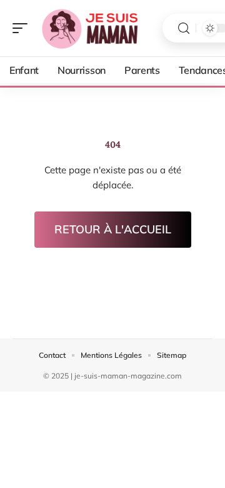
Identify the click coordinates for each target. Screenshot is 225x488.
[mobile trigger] (23, 28)
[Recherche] (183, 28)
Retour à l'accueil (112, 229)
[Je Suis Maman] (90, 28)
